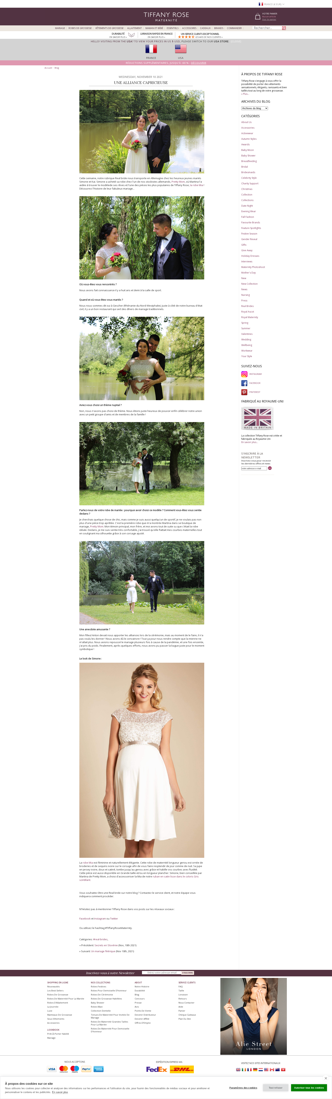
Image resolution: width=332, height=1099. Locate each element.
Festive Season (249, 233)
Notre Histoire (142, 986)
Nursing (245, 295)
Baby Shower (248, 155)
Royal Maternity (249, 317)
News (244, 289)
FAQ (180, 986)
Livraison (183, 994)
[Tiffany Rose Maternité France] (249, 1070)
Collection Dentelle (101, 1010)
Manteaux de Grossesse (59, 1014)
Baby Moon (247, 150)
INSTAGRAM (255, 373)
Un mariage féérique (103, 951)
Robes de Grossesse (80, 28)
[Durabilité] (131, 35)
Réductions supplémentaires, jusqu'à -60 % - (166, 63)
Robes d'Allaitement (57, 1002)
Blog (57, 67)
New (243, 278)
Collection (246, 194)
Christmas (246, 189)
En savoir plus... (249, 442)
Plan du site (184, 1018)
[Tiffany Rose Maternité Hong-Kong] (283, 1070)
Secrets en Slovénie (106, 945)
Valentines (246, 334)
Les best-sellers (55, 990)
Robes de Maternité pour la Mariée (65, 998)
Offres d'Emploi (143, 1022)
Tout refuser (275, 1088)
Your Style (246, 356)
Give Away (246, 250)
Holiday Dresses (250, 256)
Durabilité (140, 990)
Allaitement (134, 28)
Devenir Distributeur (145, 1014)
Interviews (246, 261)
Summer (245, 328)
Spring (244, 322)
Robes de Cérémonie (102, 994)
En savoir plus (60, 1092)
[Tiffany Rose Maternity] (148, 23)
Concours (139, 998)
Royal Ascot (247, 311)
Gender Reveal (249, 239)
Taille (181, 990)
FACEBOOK (255, 383)
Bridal (244, 166)
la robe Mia (196, 185)
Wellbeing (246, 345)
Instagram (100, 918)
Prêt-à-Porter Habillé (58, 1033)
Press (244, 300)
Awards (245, 144)
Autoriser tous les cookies (309, 1088)
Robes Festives (98, 986)
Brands (218, 28)
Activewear (247, 133)
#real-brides (100, 939)
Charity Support (249, 183)
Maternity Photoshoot (253, 267)
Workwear (246, 350)
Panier (181, 1010)
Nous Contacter (186, 1002)
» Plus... (245, 94)
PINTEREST (254, 392)
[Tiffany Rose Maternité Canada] (272, 1070)
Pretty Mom (178, 181)
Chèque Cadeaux (187, 1014)
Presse (138, 1002)
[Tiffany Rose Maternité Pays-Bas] (260, 1070)
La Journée (52, 1006)
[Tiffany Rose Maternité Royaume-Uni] (238, 1070)
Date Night (247, 205)
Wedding (246, 339)
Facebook (85, 918)
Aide (180, 1006)
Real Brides (247, 306)
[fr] (151, 54)
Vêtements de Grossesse (109, 28)
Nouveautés (53, 986)
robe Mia (88, 862)
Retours (182, 998)
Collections (247, 200)
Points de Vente (143, 1010)
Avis (137, 1006)
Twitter (114, 918)
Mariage (60, 28)
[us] (181, 54)
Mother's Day (248, 272)
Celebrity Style (249, 178)
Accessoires (189, 28)
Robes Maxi (97, 1006)
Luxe (49, 1010)
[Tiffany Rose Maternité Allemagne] (255, 1070)
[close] (326, 1078)
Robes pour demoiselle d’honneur (109, 990)
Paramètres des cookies (243, 1088)
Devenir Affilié (142, 1018)
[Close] (236, 41)
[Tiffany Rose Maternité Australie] (277, 1070)
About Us (246, 122)
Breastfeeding (249, 161)
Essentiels (172, 28)
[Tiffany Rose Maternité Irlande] (244, 1070)
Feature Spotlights (251, 228)
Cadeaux (205, 28)
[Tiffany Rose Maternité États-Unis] (266, 1070)
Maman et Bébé (154, 28)
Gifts (243, 244)
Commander (234, 28)
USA (180, 58)
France (151, 58)
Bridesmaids (248, 172)
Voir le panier (269, 19)
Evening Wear (248, 211)
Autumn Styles (248, 138)
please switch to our (205, 41)
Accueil (48, 67)
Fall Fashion (247, 217)
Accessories (247, 127)
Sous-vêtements (55, 1018)
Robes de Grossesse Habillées (106, 998)
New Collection (249, 283)
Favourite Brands (250, 222)
